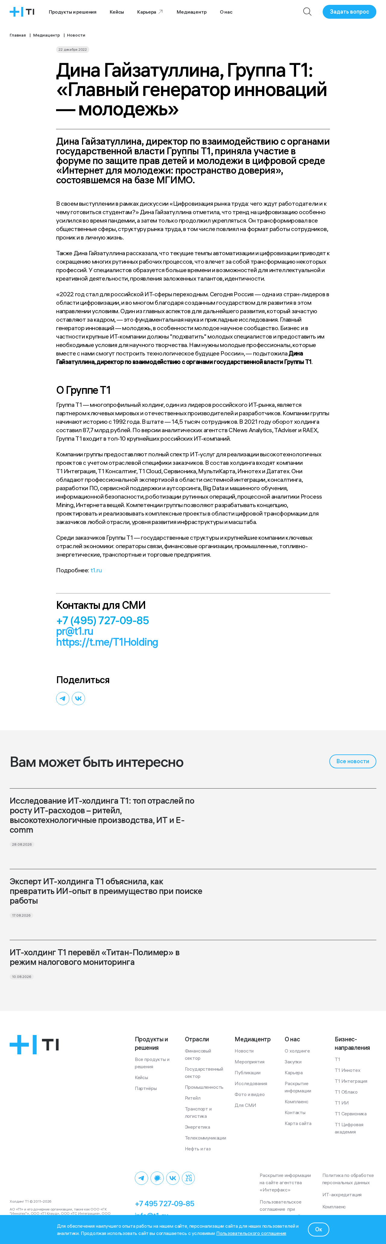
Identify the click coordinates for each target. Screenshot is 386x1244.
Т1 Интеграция (351, 1081)
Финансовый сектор (198, 1054)
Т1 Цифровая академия (349, 1128)
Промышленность (204, 1087)
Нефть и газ (198, 1149)
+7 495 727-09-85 (165, 1203)
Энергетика (197, 1127)
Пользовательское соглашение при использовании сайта (282, 1209)
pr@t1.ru (74, 631)
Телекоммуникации (205, 1138)
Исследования (251, 1083)
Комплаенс (296, 1101)
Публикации (247, 1072)
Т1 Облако (346, 1092)
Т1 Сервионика (351, 1114)
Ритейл (193, 1098)
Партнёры (146, 1088)
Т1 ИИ (342, 1103)
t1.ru (96, 570)
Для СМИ (245, 1105)
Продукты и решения (72, 12)
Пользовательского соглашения (251, 1233)
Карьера (146, 12)
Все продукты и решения (153, 1062)
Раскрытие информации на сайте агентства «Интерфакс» (286, 1182)
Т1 (337, 1059)
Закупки (293, 1062)
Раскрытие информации (298, 1087)
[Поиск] (307, 11)
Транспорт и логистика (199, 1112)
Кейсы (117, 12)
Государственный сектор (204, 1072)
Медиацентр (191, 12)
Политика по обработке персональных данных (349, 1178)
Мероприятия (249, 1062)
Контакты (295, 1112)
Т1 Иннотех (347, 1070)
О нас (226, 12)
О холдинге (297, 1051)
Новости (244, 1051)
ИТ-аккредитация (342, 1194)
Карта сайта (298, 1123)
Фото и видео (249, 1094)
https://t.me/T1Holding (107, 641)
